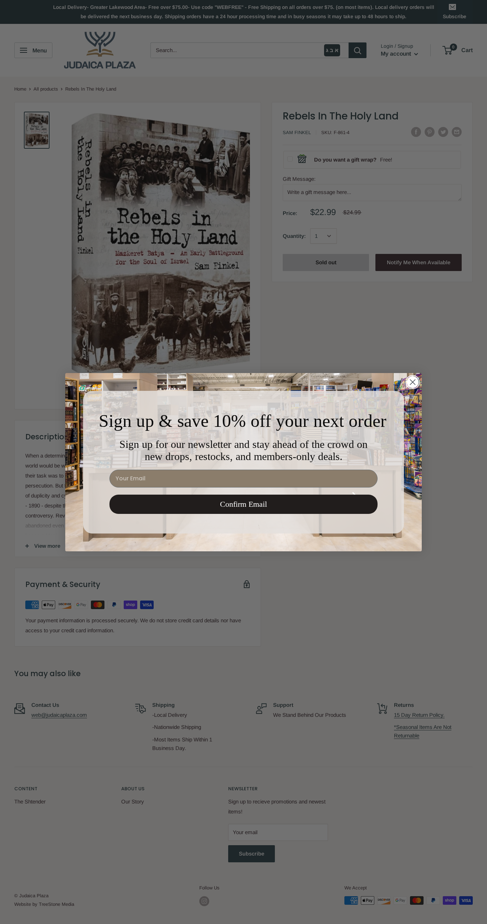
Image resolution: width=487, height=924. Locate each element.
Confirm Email (243, 504)
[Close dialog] (412, 382)
